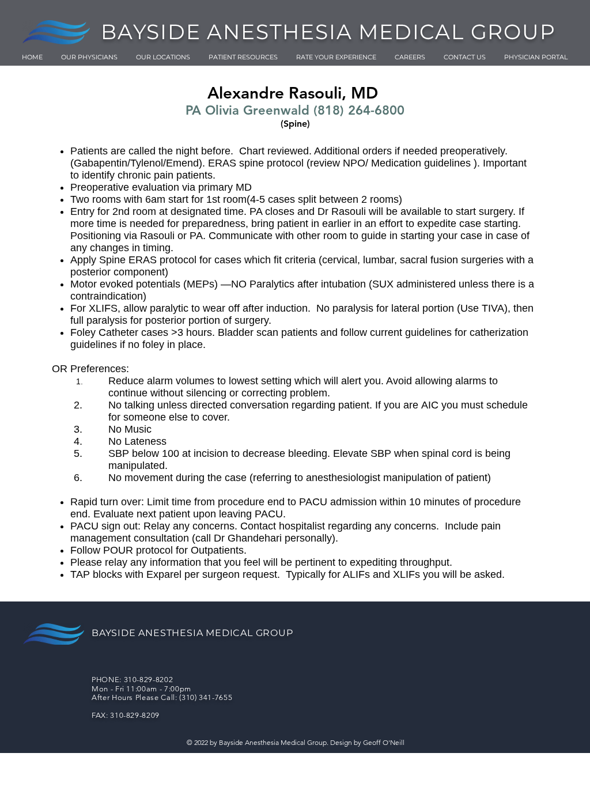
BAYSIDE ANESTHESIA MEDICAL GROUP (328, 31)
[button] (243, 57)
